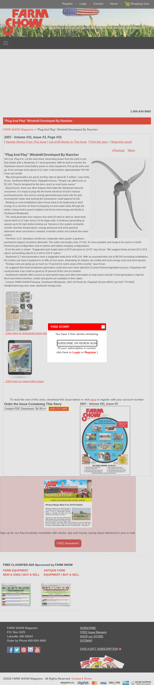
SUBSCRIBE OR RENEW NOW (77, 343)
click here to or (76, 352)
